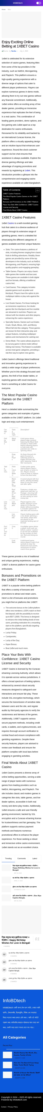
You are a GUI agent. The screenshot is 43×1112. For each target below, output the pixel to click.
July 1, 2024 (24, 51)
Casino (11, 223)
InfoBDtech (17, 3)
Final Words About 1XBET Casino (15, 210)
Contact (3, 1107)
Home (4, 9)
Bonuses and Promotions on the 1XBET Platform (20, 202)
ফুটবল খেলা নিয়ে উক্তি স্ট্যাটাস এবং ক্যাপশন (25, 887)
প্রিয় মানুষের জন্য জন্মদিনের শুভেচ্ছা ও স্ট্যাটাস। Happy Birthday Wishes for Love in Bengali (26, 868)
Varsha (13, 51)
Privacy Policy (13, 1107)
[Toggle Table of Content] (36, 190)
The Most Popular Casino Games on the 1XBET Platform (20, 197)
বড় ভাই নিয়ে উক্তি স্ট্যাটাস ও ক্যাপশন (23, 878)
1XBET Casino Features (12, 194)
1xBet (27, 170)
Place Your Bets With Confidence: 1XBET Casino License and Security (20, 206)
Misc (9, 9)
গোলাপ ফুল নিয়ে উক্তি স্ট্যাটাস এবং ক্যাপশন (20, 978)
